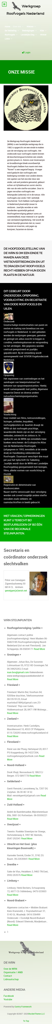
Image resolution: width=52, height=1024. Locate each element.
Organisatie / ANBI (13, 972)
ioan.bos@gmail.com (18, 672)
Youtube (8, 999)
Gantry (23, 1006)
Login (27, 52)
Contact (8, 975)
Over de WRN (10, 968)
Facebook (9, 995)
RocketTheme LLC (36, 1013)
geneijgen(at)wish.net (16, 590)
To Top (26, 1020)
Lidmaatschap (11, 979)
